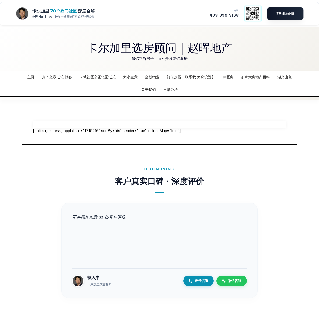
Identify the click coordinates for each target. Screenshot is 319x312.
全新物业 (152, 77)
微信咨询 (235, 281)
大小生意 (130, 77)
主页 (31, 77)
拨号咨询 (202, 281)
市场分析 (170, 89)
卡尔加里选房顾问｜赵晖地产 (159, 47)
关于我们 (148, 89)
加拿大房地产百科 (255, 77)
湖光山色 (284, 77)
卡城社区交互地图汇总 (97, 77)
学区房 (228, 77)
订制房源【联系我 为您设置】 (191, 77)
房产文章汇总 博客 (57, 77)
